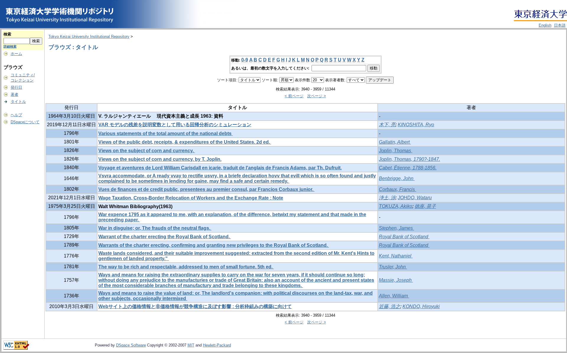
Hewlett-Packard (217, 345)
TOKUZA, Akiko (395, 206)
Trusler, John (393, 266)
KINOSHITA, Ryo (416, 124)
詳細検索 (10, 46)
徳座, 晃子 (425, 206)
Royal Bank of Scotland (404, 236)
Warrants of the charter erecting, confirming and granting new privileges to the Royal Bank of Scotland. (213, 245)
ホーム (16, 53)
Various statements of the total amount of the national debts (165, 133)
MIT (191, 345)
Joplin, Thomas (395, 150)
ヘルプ (16, 115)
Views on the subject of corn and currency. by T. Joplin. (159, 159)
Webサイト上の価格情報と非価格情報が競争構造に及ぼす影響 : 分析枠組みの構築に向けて (195, 306)
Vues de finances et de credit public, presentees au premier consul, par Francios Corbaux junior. (206, 189)
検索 (7, 34)
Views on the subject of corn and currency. (146, 150)
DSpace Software (131, 345)
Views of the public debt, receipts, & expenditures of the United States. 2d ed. (184, 142)
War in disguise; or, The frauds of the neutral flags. (154, 228)
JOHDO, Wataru (415, 197)
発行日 (16, 87)
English (545, 25)
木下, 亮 (387, 124)
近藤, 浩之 (389, 306)
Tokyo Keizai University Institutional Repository (88, 36)
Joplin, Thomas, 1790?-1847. (409, 159)
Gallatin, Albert (395, 142)
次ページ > (316, 96)
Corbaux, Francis (397, 189)
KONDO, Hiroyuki (421, 306)
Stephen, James (396, 228)
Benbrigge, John (397, 178)
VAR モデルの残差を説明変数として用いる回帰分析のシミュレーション (174, 124)
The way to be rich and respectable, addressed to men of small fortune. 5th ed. (186, 266)
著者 (14, 94)
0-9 (244, 59)
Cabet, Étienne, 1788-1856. (407, 167)
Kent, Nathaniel (396, 255)
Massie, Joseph (396, 280)
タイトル (18, 101)
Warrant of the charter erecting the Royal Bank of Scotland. (164, 236)
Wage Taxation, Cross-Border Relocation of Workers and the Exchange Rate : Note (190, 197)
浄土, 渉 (387, 197)
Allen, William (394, 295)
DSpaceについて (25, 122)
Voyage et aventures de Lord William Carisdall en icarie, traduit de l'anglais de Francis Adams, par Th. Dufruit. (220, 167)
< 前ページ (294, 96)
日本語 (560, 25)
